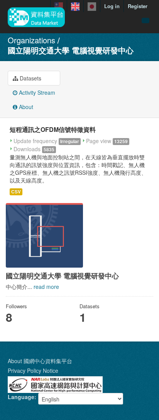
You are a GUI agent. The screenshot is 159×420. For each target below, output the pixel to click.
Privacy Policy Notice (33, 370)
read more (46, 286)
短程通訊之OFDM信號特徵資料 (53, 129)
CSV (16, 191)
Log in (112, 6)
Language (21, 397)
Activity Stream (36, 92)
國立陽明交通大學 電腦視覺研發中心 (71, 50)
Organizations (31, 40)
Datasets (29, 78)
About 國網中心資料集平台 (40, 361)
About (25, 107)
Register (137, 6)
